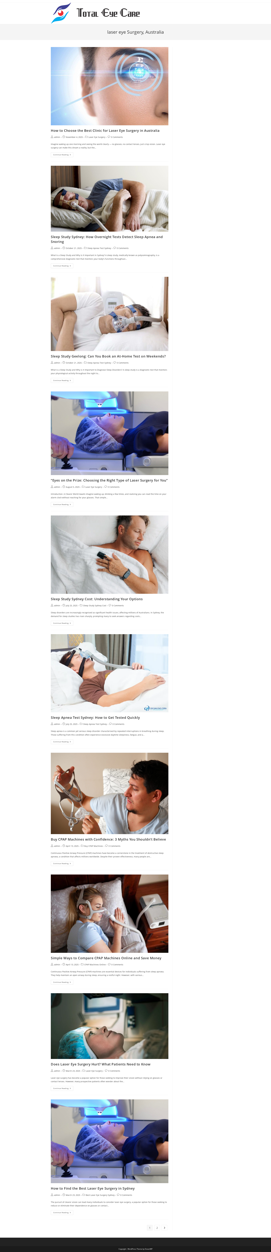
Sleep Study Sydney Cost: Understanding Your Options (97, 599)
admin (57, 137)
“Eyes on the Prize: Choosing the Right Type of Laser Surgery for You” (109, 480)
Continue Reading (63, 155)
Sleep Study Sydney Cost (94, 605)
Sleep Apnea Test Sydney (99, 248)
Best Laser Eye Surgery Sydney (100, 1195)
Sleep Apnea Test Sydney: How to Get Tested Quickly (95, 717)
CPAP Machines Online (95, 964)
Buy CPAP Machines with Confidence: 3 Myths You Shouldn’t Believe (108, 839)
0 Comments (117, 137)
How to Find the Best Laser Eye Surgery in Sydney (93, 1188)
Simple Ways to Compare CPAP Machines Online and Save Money (106, 958)
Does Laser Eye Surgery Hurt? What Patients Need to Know (101, 1064)
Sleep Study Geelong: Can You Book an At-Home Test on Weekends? (108, 356)
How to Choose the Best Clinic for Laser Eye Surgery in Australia (105, 130)
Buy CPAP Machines (93, 846)
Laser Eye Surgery (96, 137)
